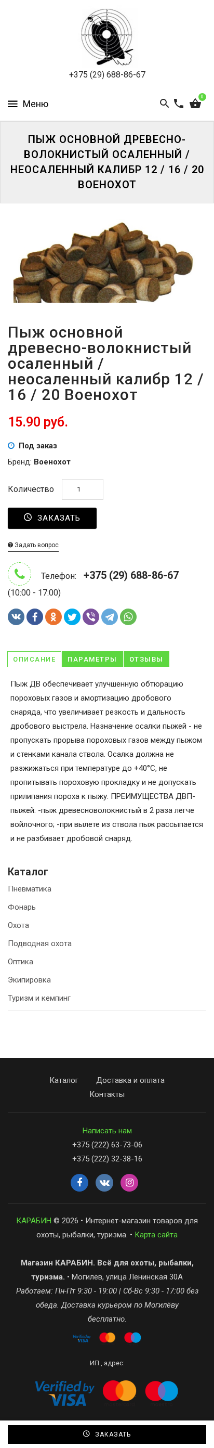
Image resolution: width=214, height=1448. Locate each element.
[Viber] (91, 617)
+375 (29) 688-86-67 (107, 75)
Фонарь (22, 907)
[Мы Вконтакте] (104, 1183)
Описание (34, 659)
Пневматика (29, 889)
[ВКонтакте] (16, 617)
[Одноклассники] (53, 617)
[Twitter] (72, 617)
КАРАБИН (33, 1220)
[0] (195, 104)
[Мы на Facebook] (79, 1183)
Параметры (92, 659)
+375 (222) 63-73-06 (107, 1144)
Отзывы (146, 659)
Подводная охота (40, 943)
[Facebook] (34, 617)
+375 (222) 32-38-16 (107, 1158)
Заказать (58, 518)
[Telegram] (109, 617)
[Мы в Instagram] (129, 1183)
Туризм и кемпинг (39, 998)
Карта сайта (156, 1234)
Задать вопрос (36, 545)
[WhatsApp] (128, 617)
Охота (18, 925)
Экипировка (29, 980)
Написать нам (107, 1130)
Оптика (20, 961)
